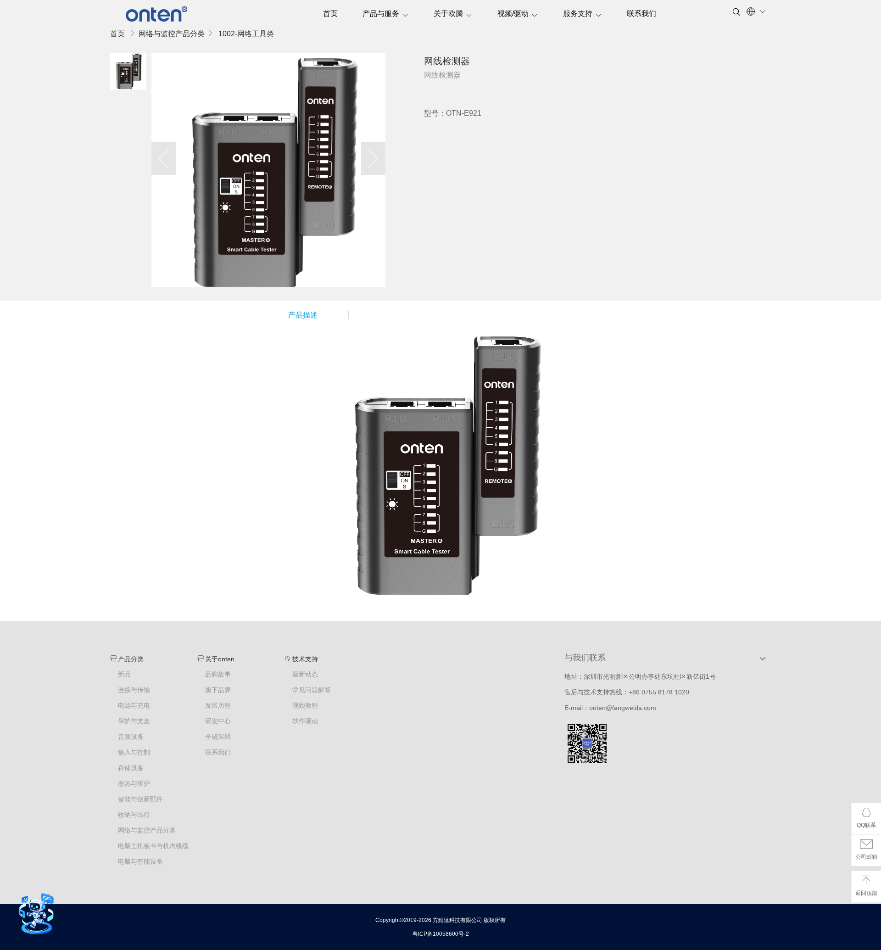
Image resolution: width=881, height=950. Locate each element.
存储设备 (131, 768)
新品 (124, 674)
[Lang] (756, 11)
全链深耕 (218, 736)
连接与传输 (134, 690)
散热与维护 (134, 783)
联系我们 (641, 13)
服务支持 (577, 13)
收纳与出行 (134, 814)
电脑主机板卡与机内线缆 (153, 846)
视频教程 (305, 705)
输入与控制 (134, 752)
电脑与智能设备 (140, 861)
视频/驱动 (513, 13)
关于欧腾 (448, 13)
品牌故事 (218, 674)
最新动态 (305, 674)
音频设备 (131, 736)
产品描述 (303, 315)
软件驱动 (305, 721)
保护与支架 (134, 721)
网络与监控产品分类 (172, 34)
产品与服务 (380, 13)
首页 (330, 13)
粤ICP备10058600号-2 (441, 934)
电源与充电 (134, 705)
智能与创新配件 (140, 799)
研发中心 (218, 721)
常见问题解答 (311, 690)
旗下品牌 (218, 690)
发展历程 (218, 705)
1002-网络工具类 (246, 34)
